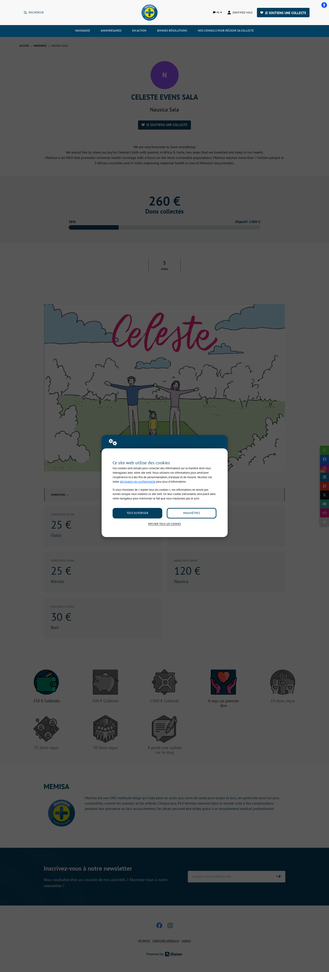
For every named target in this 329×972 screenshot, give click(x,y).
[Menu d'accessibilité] (324, 5)
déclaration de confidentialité (138, 482)
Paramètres (191, 513)
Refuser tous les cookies (164, 523)
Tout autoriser (137, 513)
